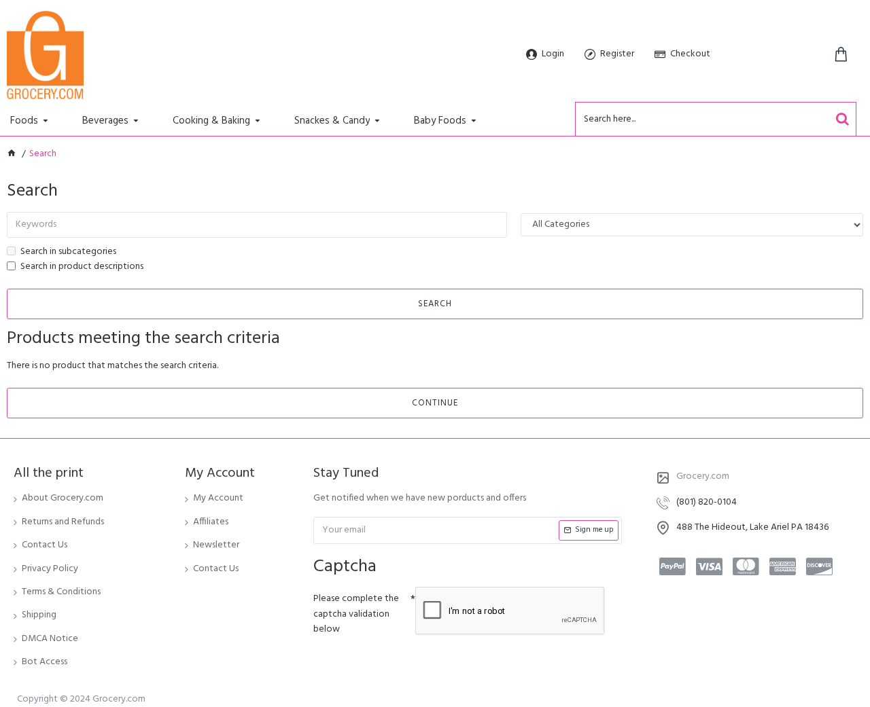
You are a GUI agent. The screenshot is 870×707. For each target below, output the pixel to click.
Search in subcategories (68, 251)
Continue (435, 403)
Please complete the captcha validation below (356, 614)
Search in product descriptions (81, 266)
